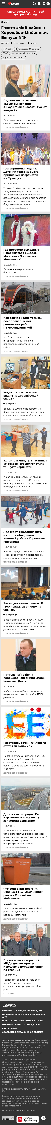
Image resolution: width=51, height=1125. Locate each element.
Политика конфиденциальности (18, 1110)
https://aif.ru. (16, 1106)
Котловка (9, 993)
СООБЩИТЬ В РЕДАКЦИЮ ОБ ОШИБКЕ (22, 1032)
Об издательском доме (28, 1010)
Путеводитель (31, 1024)
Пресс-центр (9, 1021)
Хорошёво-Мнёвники (15, 127)
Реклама (7, 1010)
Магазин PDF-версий (31, 1021)
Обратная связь (11, 1024)
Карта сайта (9, 1028)
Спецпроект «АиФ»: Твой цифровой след (25, 13)
